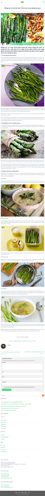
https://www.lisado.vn (5, 484)
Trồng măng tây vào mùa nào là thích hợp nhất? (10, 408)
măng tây (31, 57)
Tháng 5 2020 (3, 426)
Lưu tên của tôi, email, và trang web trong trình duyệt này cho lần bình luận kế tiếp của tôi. (19, 387)
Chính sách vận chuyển (5, 475)
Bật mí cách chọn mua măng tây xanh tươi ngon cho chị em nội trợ (13, 406)
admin (27, 11)
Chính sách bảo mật (4, 476)
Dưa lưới (2, 434)
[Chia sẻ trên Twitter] (21, 337)
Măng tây (22, 6)
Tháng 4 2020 (3, 428)
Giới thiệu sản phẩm (5, 437)
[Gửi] (43, 395)
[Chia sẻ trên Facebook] (19, 337)
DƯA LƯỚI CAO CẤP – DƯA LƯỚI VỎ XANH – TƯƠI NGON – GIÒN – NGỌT (16, 404)
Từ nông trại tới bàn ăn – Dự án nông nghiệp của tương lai (12, 401)
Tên (3, 371)
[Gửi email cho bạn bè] (23, 337)
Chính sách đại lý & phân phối (6, 477)
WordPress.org (4, 451)
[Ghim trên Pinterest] (25, 337)
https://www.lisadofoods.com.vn (7, 487)
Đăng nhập (3, 445)
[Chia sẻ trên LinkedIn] (27, 337)
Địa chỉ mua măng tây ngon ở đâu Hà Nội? (8, 410)
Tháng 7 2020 (3, 422)
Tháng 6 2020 (3, 424)
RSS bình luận (3, 449)
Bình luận (4, 362)
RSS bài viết (3, 447)
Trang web (4, 381)
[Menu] (1, 2)
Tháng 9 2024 (3, 420)
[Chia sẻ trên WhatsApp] (17, 337)
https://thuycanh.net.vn (5, 486)
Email (3, 376)
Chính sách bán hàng (5, 473)
